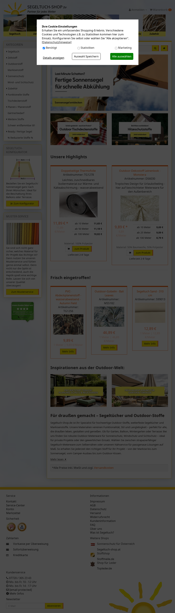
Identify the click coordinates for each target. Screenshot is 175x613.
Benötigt (51, 48)
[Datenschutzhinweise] (56, 42)
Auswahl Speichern (86, 56)
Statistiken (87, 48)
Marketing (125, 48)
